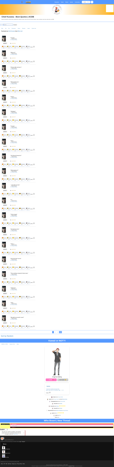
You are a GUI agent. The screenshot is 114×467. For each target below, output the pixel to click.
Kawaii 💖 (51, 379)
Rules (24, 463)
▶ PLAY (5, 43)
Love (4, 47)
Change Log (14, 463)
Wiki (6, 463)
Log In (92, 2)
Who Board (50, 420)
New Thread (64, 420)
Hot (5, 28)
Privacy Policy (19, 463)
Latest (28, 28)
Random (23, 28)
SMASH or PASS (4, 344)
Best (2, 28)
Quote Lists (34, 28)
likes (31, 47)
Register (23, 441)
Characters (57, 2)
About (2, 463)
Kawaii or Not (12, 344)
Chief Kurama (11, 31)
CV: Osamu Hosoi (13, 39)
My (9, 28)
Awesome (22, 47)
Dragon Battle (63, 401)
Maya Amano (7, 453)
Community (77, 2)
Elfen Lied (20, 31)
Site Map (9, 463)
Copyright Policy (71, 465)
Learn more (15, 434)
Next (60, 332)
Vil (62, 390)
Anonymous (14, 424)
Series (19, 28)
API (4, 463)
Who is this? (15, 425)
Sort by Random (7, 336)
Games (66, 2)
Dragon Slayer (56, 399)
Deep (28, 47)
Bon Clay (7, 457)
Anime (62, 2)
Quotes (71, 2)
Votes (18, 344)
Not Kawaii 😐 (62, 379)
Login (20, 441)
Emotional (15, 47)
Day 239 (3, 454)
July (3, 445)
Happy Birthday (65, 410)
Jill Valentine (7, 449)
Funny (9, 47)
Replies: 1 (14, 427)
